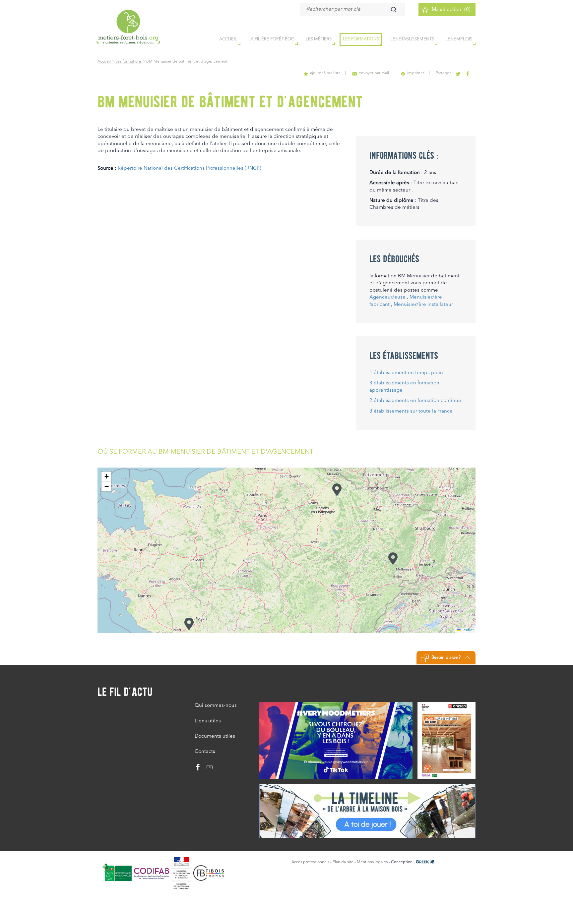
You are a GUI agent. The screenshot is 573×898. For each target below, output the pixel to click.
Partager (443, 73)
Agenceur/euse (387, 297)
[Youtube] (207, 768)
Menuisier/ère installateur (423, 304)
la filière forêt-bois (271, 39)
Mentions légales (372, 862)
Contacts (205, 751)
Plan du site (343, 862)
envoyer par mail (374, 73)
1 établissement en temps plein (406, 372)
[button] (189, 624)
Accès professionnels (310, 862)
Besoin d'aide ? (446, 657)
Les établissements (412, 39)
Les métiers (319, 39)
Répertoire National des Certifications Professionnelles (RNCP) (189, 168)
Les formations (361, 39)
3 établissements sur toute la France (411, 411)
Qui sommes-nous (216, 705)
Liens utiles (208, 721)
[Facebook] (198, 768)
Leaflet (467, 630)
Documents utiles (215, 736)
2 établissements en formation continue (415, 400)
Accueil (104, 62)
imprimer (415, 73)
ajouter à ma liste (325, 73)
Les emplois (458, 39)
